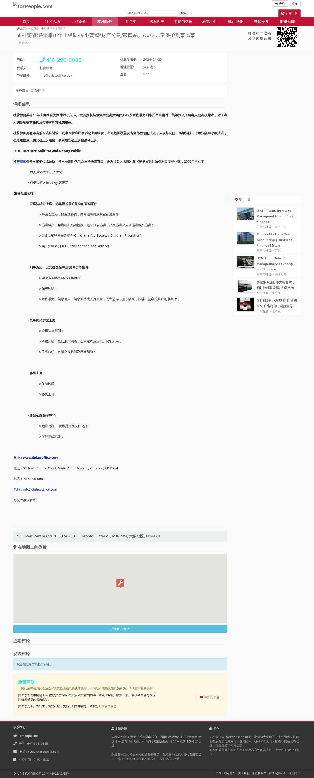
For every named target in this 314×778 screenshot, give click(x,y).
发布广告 (291, 13)
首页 (26, 21)
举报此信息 (211, 697)
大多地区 (149, 67)
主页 (23, 28)
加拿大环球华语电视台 (142, 737)
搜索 (183, 13)
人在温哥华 (118, 737)
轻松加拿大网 (188, 737)
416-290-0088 (63, 60)
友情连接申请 (277, 773)
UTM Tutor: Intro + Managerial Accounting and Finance (275, 263)
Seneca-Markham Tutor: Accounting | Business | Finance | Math (275, 240)
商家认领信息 (107, 706)
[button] (120, 583)
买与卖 (130, 21)
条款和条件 (259, 773)
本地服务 (104, 21)
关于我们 (243, 773)
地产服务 (235, 21)
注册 (295, 4)
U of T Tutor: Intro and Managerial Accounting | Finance (276, 216)
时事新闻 (287, 21)
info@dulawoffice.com (56, 75)
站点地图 (229, 773)
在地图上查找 (120, 629)
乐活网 (162, 737)
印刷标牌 (262, 311)
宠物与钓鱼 (183, 21)
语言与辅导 (264, 227)
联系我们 (294, 773)
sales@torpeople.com (43, 751)
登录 (281, 3)
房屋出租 (209, 21)
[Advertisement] (267, 124)
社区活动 (52, 21)
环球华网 (147, 741)
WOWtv (173, 737)
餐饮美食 (261, 21)
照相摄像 (262, 293)
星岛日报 (127, 741)
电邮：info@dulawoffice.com (35, 489)
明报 (137, 741)
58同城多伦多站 (183, 741)
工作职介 (78, 21)
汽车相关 (157, 21)
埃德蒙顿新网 (163, 741)
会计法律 (46, 28)
